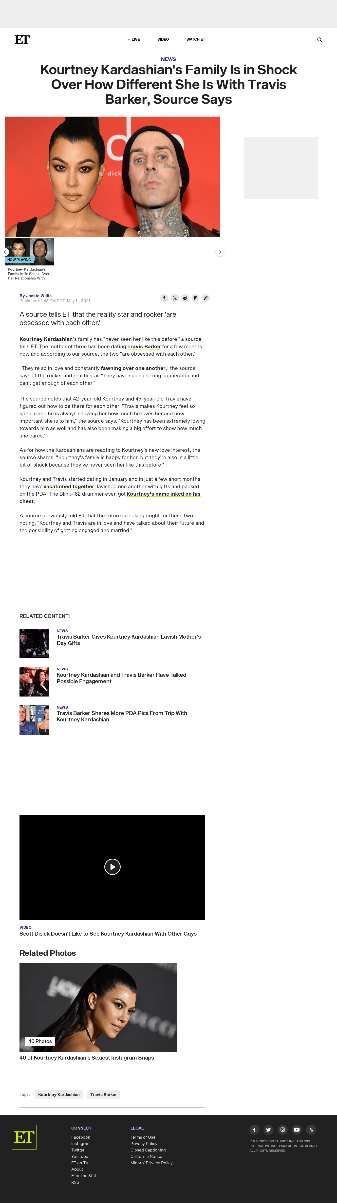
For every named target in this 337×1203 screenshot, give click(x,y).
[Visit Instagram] (283, 1131)
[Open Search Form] (319, 40)
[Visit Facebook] (254, 1131)
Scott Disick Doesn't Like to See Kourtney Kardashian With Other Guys (108, 934)
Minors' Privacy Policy (152, 1163)
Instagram (81, 1144)
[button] (112, 867)
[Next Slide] (220, 252)
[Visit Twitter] (268, 1131)
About (77, 1169)
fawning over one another (133, 368)
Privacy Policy (144, 1144)
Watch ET (196, 39)
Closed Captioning (148, 1150)
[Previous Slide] (5, 252)
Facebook (80, 1137)
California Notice (146, 1157)
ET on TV (79, 1163)
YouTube (79, 1157)
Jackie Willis (39, 296)
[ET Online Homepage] (22, 40)
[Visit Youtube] (297, 1130)
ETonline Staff (84, 1176)
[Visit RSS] (311, 1131)
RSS (75, 1183)
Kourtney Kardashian (46, 339)
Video (163, 39)
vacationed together (68, 486)
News (168, 59)
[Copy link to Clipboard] (205, 299)
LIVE (136, 39)
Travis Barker (144, 346)
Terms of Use (143, 1137)
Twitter (78, 1150)
